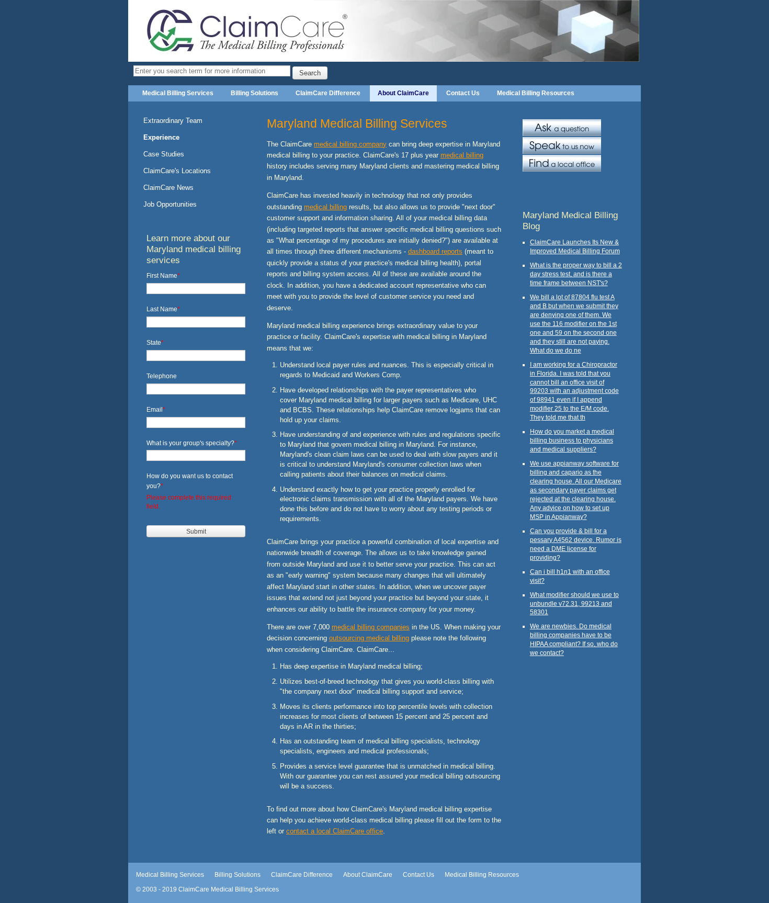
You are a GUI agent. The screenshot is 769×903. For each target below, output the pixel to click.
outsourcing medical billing (369, 638)
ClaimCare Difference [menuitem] (328, 93)
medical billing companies (371, 627)
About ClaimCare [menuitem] (403, 93)
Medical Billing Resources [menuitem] (535, 93)
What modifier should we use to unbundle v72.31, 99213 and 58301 (574, 603)
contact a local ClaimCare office (334, 831)
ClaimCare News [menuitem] (168, 187)
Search (310, 73)
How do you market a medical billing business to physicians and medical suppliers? (572, 440)
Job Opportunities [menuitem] (170, 204)
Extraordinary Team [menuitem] (172, 121)
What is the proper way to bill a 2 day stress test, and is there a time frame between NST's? (576, 274)
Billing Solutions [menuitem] (254, 93)
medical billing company (350, 144)
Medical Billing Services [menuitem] (177, 93)
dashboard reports (435, 251)
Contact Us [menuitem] (463, 93)
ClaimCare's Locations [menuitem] (177, 171)
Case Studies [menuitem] (163, 154)
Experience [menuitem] (161, 137)
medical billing (461, 155)
